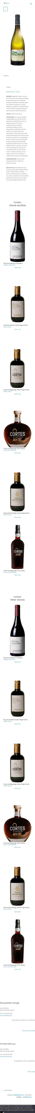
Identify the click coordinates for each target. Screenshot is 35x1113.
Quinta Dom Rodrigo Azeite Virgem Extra (16, 513)
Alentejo (5, 265)
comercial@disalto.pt (6, 1015)
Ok (1, 1112)
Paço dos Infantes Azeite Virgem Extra (15, 325)
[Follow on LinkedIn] (30, 1025)
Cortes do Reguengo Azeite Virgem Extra (16, 390)
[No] (3, 1112)
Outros (18, 92)
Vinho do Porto (12, 450)
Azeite (5, 327)
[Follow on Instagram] (33, 1025)
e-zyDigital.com (27, 1097)
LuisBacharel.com (18, 1095)
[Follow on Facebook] (26, 1025)
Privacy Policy (31, 1071)
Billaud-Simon (10, 92)
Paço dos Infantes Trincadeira (13, 263)
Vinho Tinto (12, 265)
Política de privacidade (28, 1030)
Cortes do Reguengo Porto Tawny (14, 449)
